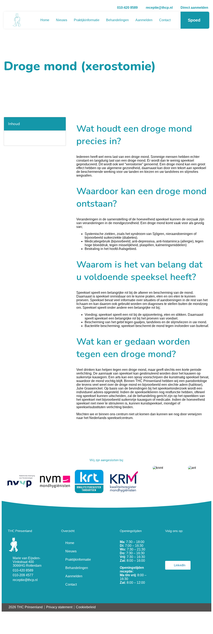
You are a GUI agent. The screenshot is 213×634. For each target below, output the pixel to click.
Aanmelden (143, 20)
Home (44, 20)
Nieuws (61, 20)
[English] (207, 607)
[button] (60, 123)
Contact (165, 20)
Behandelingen (117, 20)
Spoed (194, 20)
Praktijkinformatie (86, 20)
